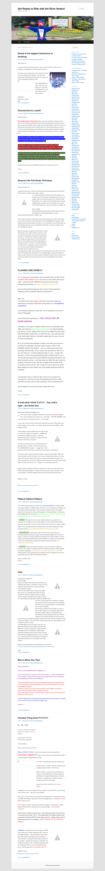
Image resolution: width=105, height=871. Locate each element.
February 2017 (75, 107)
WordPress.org (75, 239)
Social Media (27, 42)
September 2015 (76, 130)
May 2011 (74, 183)
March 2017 (75, 106)
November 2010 (76, 194)
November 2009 (76, 207)
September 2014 (76, 140)
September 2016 (76, 116)
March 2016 (75, 121)
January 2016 (75, 123)
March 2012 (75, 175)
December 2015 (76, 125)
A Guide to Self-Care (77, 59)
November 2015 (76, 126)
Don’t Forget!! (75, 75)
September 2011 (76, 182)
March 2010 (75, 202)
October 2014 (75, 138)
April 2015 (74, 131)
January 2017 (75, 109)
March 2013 (75, 159)
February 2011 (75, 189)
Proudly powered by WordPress (52, 865)
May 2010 (74, 199)
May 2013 (74, 156)
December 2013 (76, 149)
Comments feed (76, 237)
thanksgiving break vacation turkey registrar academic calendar (79, 220)
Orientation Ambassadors (78, 74)
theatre (73, 226)
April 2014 (74, 142)
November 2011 (76, 178)
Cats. (20, 571)
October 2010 (75, 195)
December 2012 (76, 164)
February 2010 (75, 204)
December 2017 (76, 97)
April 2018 (74, 92)
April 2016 (74, 119)
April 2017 (74, 104)
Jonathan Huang (76, 70)
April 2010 (74, 201)
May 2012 (74, 171)
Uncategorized (25, 103)
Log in (73, 233)
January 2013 (75, 163)
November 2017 (76, 99)
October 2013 (75, 152)
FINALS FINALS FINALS (30, 498)
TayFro (73, 77)
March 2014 (75, 144)
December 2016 (76, 111)
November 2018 (76, 88)
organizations (75, 217)
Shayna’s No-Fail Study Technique (35, 180)
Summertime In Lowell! (29, 110)
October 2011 (75, 180)
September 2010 (76, 197)
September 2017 (76, 102)
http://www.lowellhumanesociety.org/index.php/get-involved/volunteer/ (36, 646)
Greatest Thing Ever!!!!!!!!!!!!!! (33, 717)
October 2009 (75, 209)
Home (19, 42)
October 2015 (75, 128)
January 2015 (75, 135)
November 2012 (76, 166)
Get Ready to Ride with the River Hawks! (41, 8)
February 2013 (75, 161)
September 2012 (76, 170)
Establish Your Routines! (78, 61)
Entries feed (75, 235)
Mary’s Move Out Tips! (29, 659)
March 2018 (75, 93)
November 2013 (76, 150)
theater (73, 224)
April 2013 (74, 157)
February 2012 (75, 176)
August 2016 (75, 118)
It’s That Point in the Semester (79, 57)
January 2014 (75, 147)
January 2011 (75, 190)
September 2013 (76, 154)
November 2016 (76, 112)
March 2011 (75, 187)
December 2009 (76, 206)
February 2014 (75, 145)
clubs (73, 215)
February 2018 (75, 95)
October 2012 (75, 168)
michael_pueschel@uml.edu (36, 59)
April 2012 (74, 173)
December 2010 (76, 192)
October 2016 (75, 114)
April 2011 (74, 185)
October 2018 (75, 90)
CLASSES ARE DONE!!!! (30, 270)
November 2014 (76, 137)
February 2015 (75, 133)
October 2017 (75, 100)
